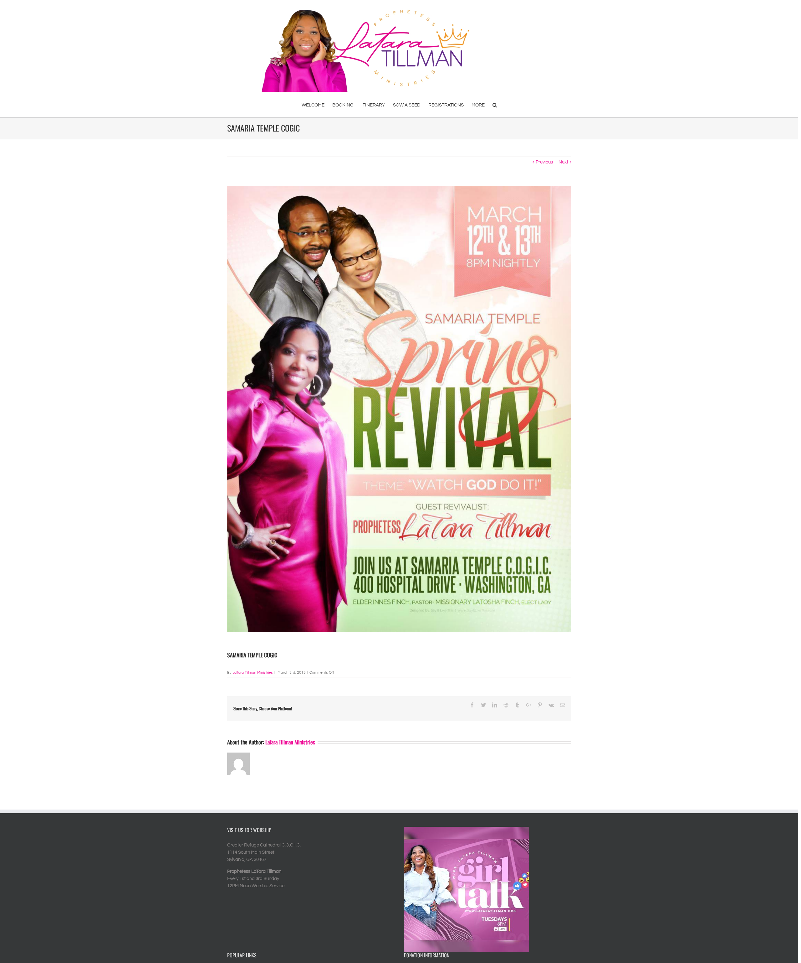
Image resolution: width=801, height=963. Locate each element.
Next (563, 162)
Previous (544, 162)
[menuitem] (317, 104)
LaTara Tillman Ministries (252, 672)
